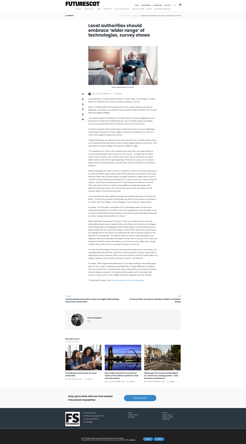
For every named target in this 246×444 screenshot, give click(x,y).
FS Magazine (157, 5)
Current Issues (133, 415)
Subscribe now (140, 398)
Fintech (149, 9)
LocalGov (135, 15)
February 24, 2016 (77, 379)
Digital (130, 413)
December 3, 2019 (106, 93)
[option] (83, 362)
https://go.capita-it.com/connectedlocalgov (128, 280)
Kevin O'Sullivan (96, 93)
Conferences (146, 5)
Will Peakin (68, 379)
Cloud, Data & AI (89, 9)
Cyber (99, 9)
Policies (164, 413)
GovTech (78, 9)
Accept (148, 439)
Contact (167, 5)
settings (132, 440)
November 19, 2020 (120, 381)
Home (137, 5)
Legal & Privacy (167, 415)
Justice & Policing (138, 9)
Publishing (131, 417)
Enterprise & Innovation (162, 9)
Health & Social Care (122, 9)
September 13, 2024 (159, 381)
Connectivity (108, 9)
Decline (159, 439)
